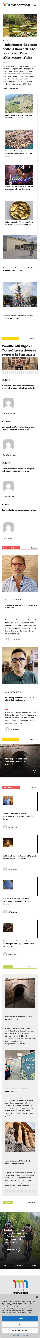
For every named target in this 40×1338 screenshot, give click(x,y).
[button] (37, 1297)
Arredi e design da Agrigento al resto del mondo (21, 606)
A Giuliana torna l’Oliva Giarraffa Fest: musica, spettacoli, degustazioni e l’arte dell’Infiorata (18, 943)
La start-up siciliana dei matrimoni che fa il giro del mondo (19, 698)
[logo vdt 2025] (16, 4)
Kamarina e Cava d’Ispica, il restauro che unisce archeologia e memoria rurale (19, 153)
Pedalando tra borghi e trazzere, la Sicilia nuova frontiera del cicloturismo (16, 1236)
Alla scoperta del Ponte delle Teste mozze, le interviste (16, 761)
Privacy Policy (24, 1335)
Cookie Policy (15, 1335)
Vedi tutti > (33, 338)
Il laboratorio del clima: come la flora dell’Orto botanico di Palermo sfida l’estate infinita (20, 51)
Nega (20, 1324)
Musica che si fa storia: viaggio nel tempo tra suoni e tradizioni (18, 428)
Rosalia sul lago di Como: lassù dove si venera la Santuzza (19, 350)
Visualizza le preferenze (20, 1330)
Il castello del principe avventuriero (19, 510)
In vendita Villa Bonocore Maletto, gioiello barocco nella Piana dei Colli (19, 386)
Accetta (20, 1319)
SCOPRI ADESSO (12, 1249)
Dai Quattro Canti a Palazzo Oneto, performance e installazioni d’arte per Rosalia (17, 901)
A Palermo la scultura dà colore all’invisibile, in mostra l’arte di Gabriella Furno (18, 816)
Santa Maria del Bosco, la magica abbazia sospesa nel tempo (18, 469)
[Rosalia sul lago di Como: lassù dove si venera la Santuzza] (20, 359)
